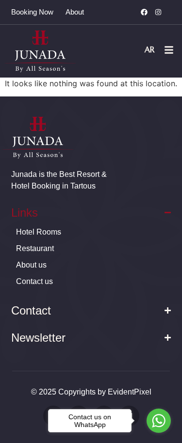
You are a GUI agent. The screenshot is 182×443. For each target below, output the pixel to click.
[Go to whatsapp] (159, 421)
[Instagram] (158, 12)
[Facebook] (144, 12)
